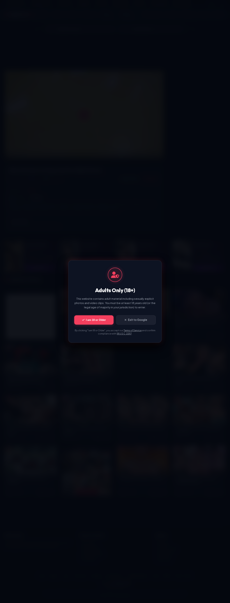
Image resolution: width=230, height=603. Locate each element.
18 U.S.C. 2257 (124, 333)
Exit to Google (137, 319)
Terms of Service (133, 330)
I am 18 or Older (96, 319)
